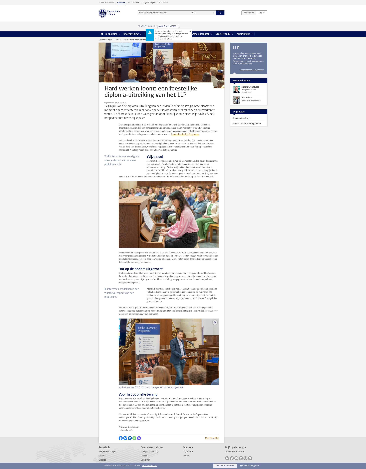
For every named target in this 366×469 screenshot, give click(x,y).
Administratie (243, 33)
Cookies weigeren (250, 465)
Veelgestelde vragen (107, 451)
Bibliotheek (163, 2)
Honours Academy (241, 118)
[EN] (261, 12)
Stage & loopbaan (200, 33)
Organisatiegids (149, 2)
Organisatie (188, 451)
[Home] (101, 34)
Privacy (186, 455)
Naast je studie (223, 33)
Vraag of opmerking (149, 451)
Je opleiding (111, 33)
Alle (193, 12)
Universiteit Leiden (106, 2)
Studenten (121, 2)
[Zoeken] (220, 12)
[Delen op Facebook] (121, 438)
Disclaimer (145, 460)
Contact (102, 455)
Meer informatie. (149, 465)
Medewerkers (134, 2)
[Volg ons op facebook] (232, 458)
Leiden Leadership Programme (185, 133)
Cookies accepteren (225, 465)
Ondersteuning (131, 33)
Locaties (102, 460)
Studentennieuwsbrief (235, 451)
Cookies (144, 455)
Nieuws (118, 40)
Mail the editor (212, 438)
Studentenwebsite (105, 40)
